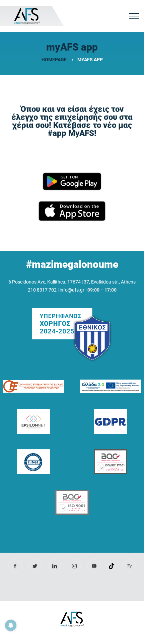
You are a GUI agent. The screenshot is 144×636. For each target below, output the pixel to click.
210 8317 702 (42, 290)
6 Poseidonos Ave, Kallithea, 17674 (44, 282)
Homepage (54, 59)
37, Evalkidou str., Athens (110, 282)
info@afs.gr (72, 290)
